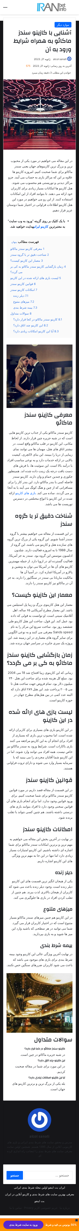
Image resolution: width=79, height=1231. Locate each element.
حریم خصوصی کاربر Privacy (41, 1207)
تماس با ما (15, 1207)
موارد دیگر (63, 24)
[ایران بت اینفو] (51, 7)
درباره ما (65, 1207)
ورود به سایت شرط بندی (23, 1224)
